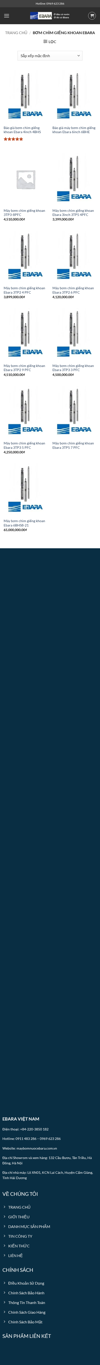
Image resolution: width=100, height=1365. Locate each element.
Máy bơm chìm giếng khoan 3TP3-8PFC (24, 213)
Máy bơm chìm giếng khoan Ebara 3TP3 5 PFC (24, 445)
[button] (6, 16)
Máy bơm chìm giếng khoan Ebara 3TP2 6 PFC (73, 290)
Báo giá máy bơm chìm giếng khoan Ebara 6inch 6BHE (73, 130)
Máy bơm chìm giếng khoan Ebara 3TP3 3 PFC (73, 368)
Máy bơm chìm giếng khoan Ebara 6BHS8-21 (24, 523)
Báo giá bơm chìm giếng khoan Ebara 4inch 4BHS (22, 130)
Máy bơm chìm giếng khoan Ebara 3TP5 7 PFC (73, 445)
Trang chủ (16, 32)
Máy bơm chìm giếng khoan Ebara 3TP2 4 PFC (24, 290)
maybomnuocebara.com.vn (37, 1148)
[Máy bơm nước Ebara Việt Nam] (50, 16)
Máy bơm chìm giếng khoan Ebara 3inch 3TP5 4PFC (73, 213)
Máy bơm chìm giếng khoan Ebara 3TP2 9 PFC (24, 368)
